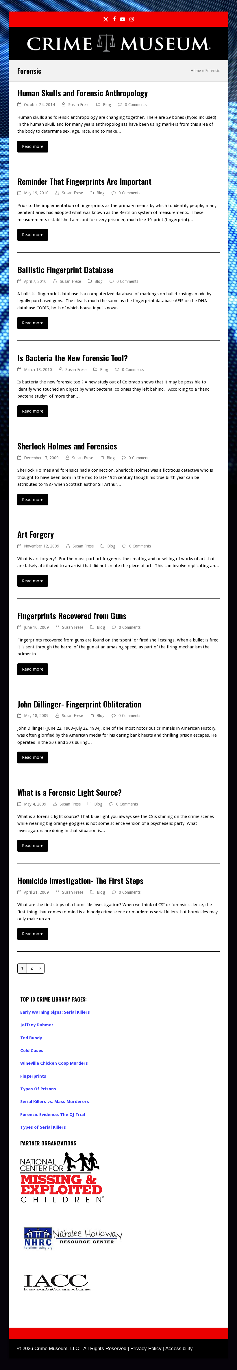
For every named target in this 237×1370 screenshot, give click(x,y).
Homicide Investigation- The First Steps (80, 880)
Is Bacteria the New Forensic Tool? (72, 358)
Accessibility (179, 1348)
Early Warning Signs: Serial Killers (55, 1012)
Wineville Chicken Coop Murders (54, 1063)
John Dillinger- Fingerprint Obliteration (79, 704)
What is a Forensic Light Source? (69, 792)
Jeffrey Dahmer (36, 1025)
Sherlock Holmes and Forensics (67, 446)
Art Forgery (35, 534)
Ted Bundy (31, 1037)
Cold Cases (31, 1050)
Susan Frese (78, 104)
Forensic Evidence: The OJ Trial (52, 1114)
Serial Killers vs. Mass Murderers (54, 1101)
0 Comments (136, 104)
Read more (32, 146)
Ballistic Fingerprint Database (65, 269)
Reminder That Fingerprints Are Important (84, 181)
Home (195, 70)
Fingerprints (33, 1076)
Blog (107, 104)
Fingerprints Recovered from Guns (71, 615)
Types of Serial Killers (43, 1127)
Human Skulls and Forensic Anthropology (82, 93)
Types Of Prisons (38, 1089)
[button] (216, 43)
